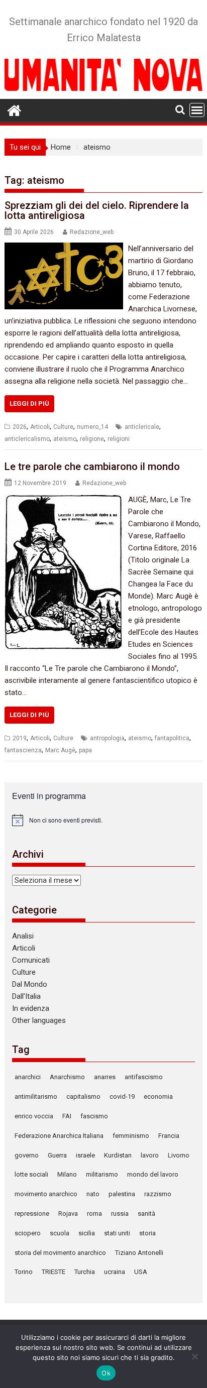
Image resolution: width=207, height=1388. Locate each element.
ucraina (114, 1272)
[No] (194, 1356)
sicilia (86, 1233)
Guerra (57, 1155)
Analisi (23, 936)
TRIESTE (53, 1272)
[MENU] (196, 110)
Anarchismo (67, 1077)
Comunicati (31, 960)
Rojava (68, 1213)
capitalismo (83, 1096)
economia (158, 1096)
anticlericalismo (27, 438)
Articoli (40, 426)
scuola (59, 1233)
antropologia (107, 738)
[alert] (103, 820)
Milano (67, 1174)
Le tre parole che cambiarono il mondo (92, 466)
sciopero (28, 1233)
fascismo (94, 1116)
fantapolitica (172, 738)
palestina (122, 1194)
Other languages (39, 1020)
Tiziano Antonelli (139, 1252)
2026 (20, 426)
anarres (105, 1077)
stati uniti (117, 1233)
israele (85, 1155)
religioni (119, 438)
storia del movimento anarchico (60, 1252)
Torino (24, 1272)
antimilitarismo (36, 1096)
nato (92, 1194)
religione (92, 438)
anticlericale (142, 426)
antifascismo (144, 1077)
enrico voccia (34, 1116)
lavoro (150, 1155)
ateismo (64, 438)
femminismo (131, 1135)
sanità (146, 1213)
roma (94, 1213)
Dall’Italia (26, 996)
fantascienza (23, 750)
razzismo (157, 1194)
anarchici (28, 1077)
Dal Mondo (29, 984)
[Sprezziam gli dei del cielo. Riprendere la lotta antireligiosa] (64, 248)
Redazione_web (92, 232)
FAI (66, 1116)
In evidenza (30, 1008)
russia (120, 1213)
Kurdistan (118, 1155)
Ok (106, 1373)
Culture (63, 426)
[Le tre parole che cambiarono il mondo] (64, 499)
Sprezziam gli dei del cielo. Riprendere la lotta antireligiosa (97, 210)
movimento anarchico (46, 1194)
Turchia (84, 1272)
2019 (20, 738)
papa (85, 750)
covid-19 (122, 1096)
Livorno (178, 1155)
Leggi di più (29, 403)
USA (140, 1272)
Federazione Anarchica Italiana (59, 1135)
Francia (168, 1135)
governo (27, 1155)
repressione (32, 1213)
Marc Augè (60, 750)
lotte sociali (31, 1174)
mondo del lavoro (152, 1174)
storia (147, 1233)
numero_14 (92, 426)
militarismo (102, 1174)
